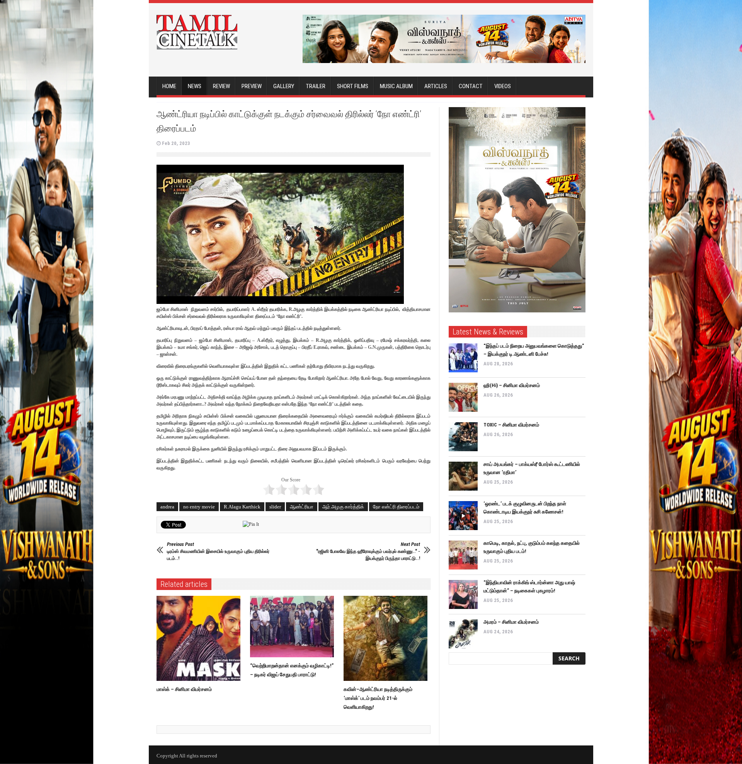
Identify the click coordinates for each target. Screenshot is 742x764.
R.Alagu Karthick (242, 507)
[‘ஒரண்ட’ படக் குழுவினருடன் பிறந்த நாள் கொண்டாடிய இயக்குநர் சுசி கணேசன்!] (463, 515)
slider (275, 507)
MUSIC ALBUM (396, 86)
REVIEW (221, 86)
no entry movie (199, 507)
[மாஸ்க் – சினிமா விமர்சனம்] (200, 638)
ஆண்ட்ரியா (301, 507)
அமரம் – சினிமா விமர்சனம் (511, 622)
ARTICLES (435, 86)
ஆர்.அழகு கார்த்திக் (343, 507)
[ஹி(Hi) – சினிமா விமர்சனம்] (463, 397)
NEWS (194, 86)
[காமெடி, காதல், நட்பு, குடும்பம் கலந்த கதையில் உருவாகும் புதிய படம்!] (463, 555)
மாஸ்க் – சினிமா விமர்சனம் (184, 689)
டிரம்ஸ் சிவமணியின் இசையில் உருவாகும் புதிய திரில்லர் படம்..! (218, 551)
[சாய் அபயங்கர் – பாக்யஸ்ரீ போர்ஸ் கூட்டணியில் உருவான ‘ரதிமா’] (463, 476)
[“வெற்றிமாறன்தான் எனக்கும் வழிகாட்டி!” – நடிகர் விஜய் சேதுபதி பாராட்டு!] (294, 626)
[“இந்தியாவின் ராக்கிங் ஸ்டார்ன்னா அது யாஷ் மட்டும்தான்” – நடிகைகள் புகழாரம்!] (463, 594)
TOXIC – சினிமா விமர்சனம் (511, 425)
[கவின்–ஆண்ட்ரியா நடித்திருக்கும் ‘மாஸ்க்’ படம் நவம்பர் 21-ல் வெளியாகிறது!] (387, 638)
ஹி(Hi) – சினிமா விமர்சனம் (511, 385)
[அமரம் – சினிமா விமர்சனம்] (463, 633)
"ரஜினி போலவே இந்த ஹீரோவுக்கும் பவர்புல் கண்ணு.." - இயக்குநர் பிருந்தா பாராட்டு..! (368, 551)
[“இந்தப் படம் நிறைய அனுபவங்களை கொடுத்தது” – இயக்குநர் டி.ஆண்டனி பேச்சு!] (463, 357)
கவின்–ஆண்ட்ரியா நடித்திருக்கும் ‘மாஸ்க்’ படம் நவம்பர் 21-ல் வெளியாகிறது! (378, 698)
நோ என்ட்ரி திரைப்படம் (396, 507)
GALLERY (283, 86)
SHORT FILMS (352, 86)
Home (169, 86)
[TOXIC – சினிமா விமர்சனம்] (463, 436)
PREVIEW (252, 86)
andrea (167, 507)
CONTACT (471, 86)
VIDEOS (502, 86)
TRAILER (315, 86)
